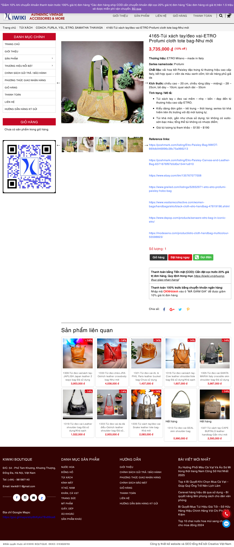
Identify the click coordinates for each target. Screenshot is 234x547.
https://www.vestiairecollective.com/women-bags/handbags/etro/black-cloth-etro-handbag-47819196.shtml (189, 204)
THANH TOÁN (13, 94)
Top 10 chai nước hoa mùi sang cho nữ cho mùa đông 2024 (203, 522)
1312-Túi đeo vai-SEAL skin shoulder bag (180, 429)
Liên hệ (161, 15)
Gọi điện (206, 257)
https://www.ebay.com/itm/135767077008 (175, 175)
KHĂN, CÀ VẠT (70, 493)
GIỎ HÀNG (11, 87)
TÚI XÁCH (67, 477)
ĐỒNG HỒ (67, 472)
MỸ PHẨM (67, 503)
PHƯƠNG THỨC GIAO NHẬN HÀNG (140, 477)
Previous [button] (58, 82)
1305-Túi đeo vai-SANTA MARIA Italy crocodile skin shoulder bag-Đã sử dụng (214, 376)
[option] (102, 82)
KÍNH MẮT (67, 482)
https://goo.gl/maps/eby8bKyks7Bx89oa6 (29, 517)
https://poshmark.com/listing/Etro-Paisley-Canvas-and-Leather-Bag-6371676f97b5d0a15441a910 (189, 162)
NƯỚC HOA (67, 466)
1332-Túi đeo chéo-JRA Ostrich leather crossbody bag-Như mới (112, 376)
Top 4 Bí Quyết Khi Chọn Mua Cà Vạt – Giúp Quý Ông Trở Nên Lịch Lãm (203, 483)
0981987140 (226, 524)
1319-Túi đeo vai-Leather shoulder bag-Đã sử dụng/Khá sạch (78, 427)
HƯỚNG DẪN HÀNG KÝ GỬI (21, 108)
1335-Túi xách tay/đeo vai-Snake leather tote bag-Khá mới (146, 427)
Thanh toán (202, 15)
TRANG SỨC (68, 498)
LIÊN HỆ (10, 101)
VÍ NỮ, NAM (68, 487)
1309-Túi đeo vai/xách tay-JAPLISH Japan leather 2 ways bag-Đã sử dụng (78, 376)
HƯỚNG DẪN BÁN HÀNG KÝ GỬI (139, 503)
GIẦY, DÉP (67, 508)
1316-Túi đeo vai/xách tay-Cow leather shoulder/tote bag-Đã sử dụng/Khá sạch (180, 376)
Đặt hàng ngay (180, 257)
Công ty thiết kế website (165, 543)
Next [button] (146, 82)
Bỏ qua (136, 8)
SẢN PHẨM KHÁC (71, 518)
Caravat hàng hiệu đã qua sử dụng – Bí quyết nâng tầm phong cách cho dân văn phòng (204, 496)
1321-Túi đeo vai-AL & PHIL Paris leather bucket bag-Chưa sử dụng (146, 376)
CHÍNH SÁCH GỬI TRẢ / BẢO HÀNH (140, 472)
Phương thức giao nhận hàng (25, 80)
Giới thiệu (120, 15)
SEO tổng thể (194, 543)
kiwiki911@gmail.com (23, 486)
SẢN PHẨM (141, 15)
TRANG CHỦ (12, 44)
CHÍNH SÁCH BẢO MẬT (133, 482)
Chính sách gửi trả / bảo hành (25, 72)
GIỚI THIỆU (11, 51)
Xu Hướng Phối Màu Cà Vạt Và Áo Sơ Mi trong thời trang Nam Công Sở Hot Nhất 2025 (204, 471)
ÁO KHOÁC (67, 513)
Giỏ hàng (180, 15)
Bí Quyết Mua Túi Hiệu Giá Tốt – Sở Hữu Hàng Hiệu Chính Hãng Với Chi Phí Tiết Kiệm (204, 510)
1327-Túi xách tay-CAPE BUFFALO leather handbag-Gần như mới (215, 431)
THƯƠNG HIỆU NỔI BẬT (19, 65)
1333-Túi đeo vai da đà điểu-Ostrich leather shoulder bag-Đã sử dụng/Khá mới (112, 427)
